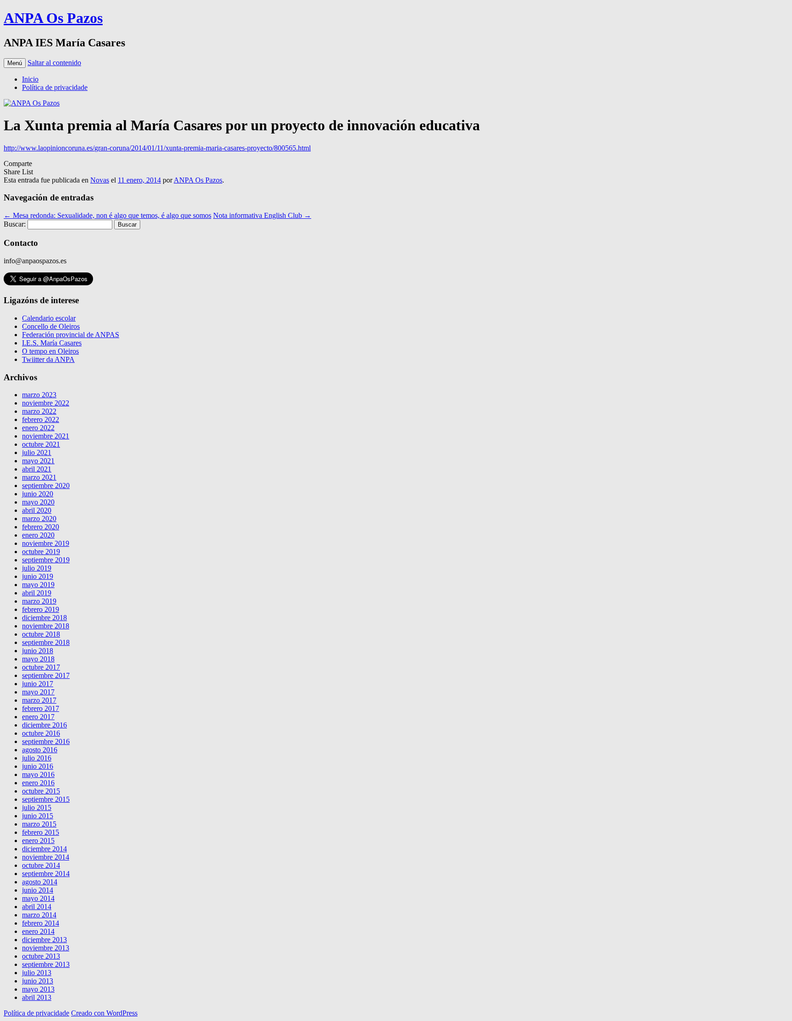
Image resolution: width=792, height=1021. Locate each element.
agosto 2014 (39, 882)
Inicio (30, 79)
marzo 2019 (39, 601)
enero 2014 (38, 931)
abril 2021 (36, 469)
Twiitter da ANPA (48, 359)
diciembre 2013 (44, 939)
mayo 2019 (38, 584)
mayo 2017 (38, 692)
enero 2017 (38, 717)
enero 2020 (38, 535)
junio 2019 (37, 576)
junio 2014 (37, 890)
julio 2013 (36, 973)
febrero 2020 (40, 527)
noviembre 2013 (45, 948)
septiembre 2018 (46, 642)
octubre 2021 (41, 444)
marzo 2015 (39, 824)
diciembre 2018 (44, 617)
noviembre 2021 (45, 436)
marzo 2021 (39, 477)
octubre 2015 (41, 791)
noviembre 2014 (45, 857)
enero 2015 (38, 840)
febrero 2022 (40, 419)
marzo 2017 (39, 700)
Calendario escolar (49, 318)
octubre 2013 (41, 956)
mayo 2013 (38, 989)
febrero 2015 (40, 832)
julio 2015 (36, 807)
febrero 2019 (40, 609)
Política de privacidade (55, 87)
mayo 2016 (38, 774)
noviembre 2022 (45, 403)
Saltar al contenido (54, 63)
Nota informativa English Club (262, 215)
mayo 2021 (38, 461)
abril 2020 (36, 510)
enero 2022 (38, 428)
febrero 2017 (40, 708)
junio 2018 (37, 651)
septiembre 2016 (46, 741)
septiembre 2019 (46, 560)
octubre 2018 (41, 634)
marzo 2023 (39, 395)
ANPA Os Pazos (53, 18)
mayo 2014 (38, 898)
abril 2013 (36, 997)
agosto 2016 (39, 750)
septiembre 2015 (46, 799)
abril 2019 (36, 593)
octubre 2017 (41, 667)
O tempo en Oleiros (50, 351)
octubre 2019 (41, 551)
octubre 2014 (41, 865)
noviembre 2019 (45, 543)
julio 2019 (36, 568)
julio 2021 (36, 452)
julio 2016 (36, 758)
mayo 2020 (38, 502)
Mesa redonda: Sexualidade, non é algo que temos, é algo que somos (107, 215)
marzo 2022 (39, 411)
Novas (99, 180)
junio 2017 (37, 684)
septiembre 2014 (46, 873)
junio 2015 (37, 816)
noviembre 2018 (45, 626)
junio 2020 (37, 494)
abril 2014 (36, 906)
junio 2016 (37, 766)
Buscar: (15, 224)
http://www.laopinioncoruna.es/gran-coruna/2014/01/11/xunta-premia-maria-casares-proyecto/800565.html (157, 148)
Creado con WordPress (104, 1013)
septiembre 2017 (46, 675)
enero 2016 (38, 783)
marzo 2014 (39, 915)
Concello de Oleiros (51, 326)
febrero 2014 (40, 923)
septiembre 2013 (46, 964)
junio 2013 (37, 981)
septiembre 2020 (46, 485)
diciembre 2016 (44, 725)
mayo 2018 (38, 659)
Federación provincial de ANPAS (70, 334)
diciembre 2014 (44, 849)
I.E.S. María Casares (52, 343)
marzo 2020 (39, 518)
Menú (14, 63)
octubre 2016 (41, 733)
